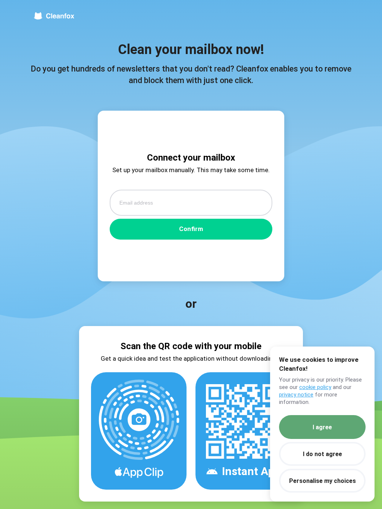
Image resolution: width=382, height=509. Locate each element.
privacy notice (296, 394)
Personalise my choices (322, 480)
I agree (322, 427)
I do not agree (322, 454)
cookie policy (315, 387)
